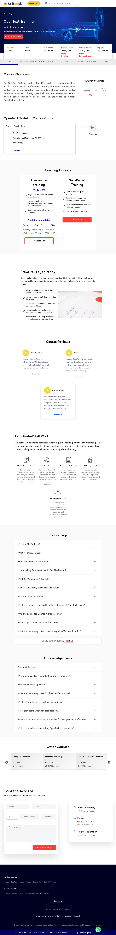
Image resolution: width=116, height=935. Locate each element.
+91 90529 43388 (59, 932)
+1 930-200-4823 (39, 932)
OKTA (21, 893)
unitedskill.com (57, 916)
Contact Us (56, 909)
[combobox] (7, 817)
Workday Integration (32, 893)
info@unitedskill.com (86, 811)
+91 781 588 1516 (86, 824)
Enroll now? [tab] (65, 56)
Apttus (28, 882)
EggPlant (14, 882)
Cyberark (7, 893)
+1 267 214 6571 (86, 822)
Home (6, 14)
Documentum (37, 882)
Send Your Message (44, 847)
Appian (14, 893)
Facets (21, 882)
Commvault (45, 893)
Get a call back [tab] (85, 56)
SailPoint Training (50, 882)
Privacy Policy (66, 909)
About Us (48, 909)
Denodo (6, 882)
